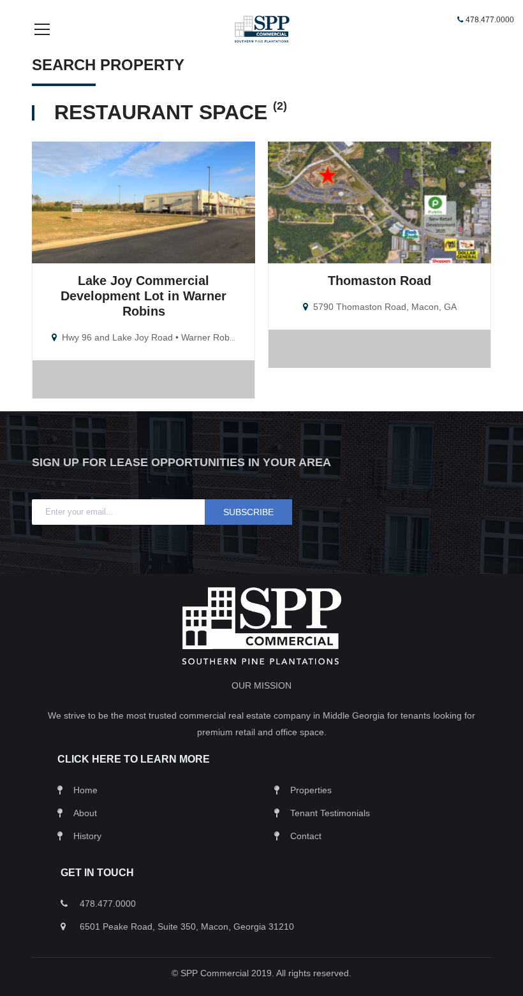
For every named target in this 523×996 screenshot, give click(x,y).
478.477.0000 (490, 19)
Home (85, 790)
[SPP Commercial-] (261, 28)
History (87, 836)
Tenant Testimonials (330, 813)
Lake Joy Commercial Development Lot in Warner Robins (143, 296)
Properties (311, 790)
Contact (305, 836)
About (85, 813)
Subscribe (248, 512)
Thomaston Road (379, 281)
